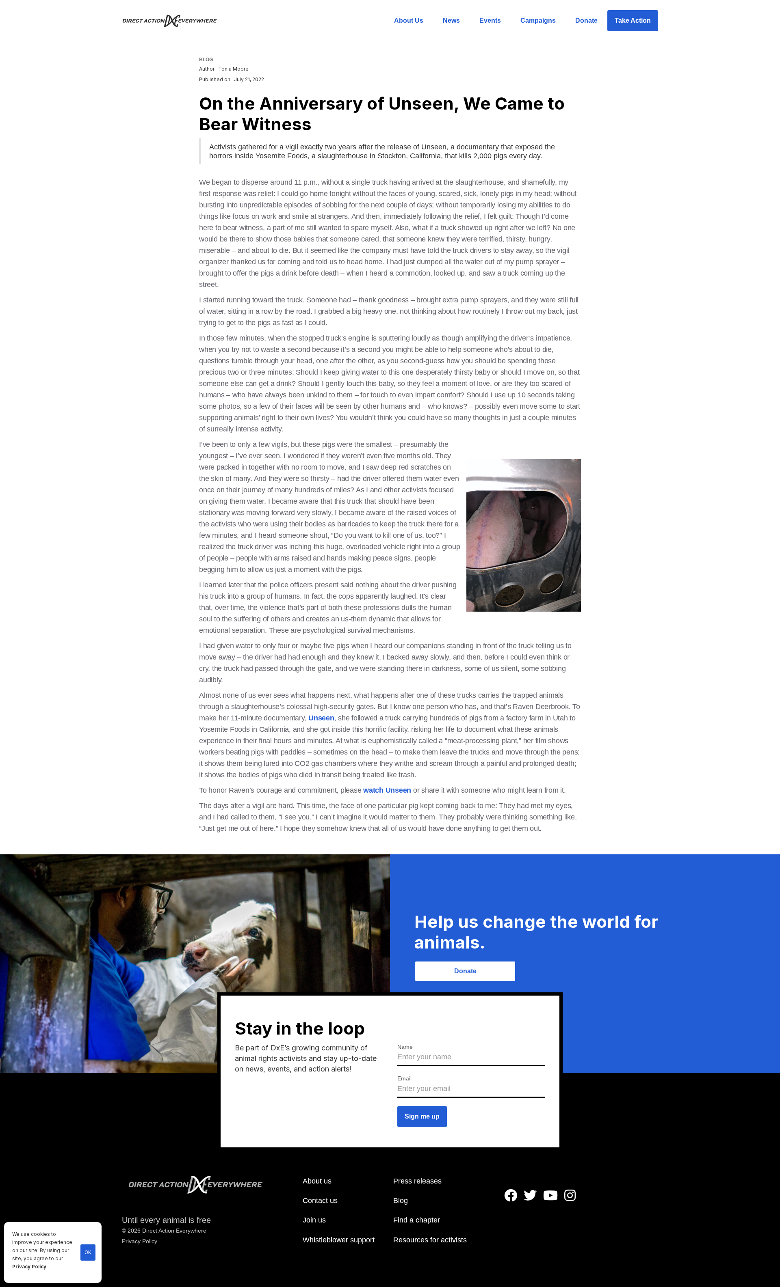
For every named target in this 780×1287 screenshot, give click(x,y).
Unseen (321, 718)
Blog (400, 1200)
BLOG (206, 60)
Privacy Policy (29, 1267)
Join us (314, 1220)
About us (317, 1181)
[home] (174, 21)
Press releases (417, 1181)
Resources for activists (430, 1240)
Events (490, 20)
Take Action (633, 20)
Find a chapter (416, 1220)
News (451, 20)
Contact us (320, 1200)
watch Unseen (387, 790)
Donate (586, 20)
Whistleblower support (339, 1240)
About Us (408, 20)
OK (87, 1252)
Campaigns (538, 20)
